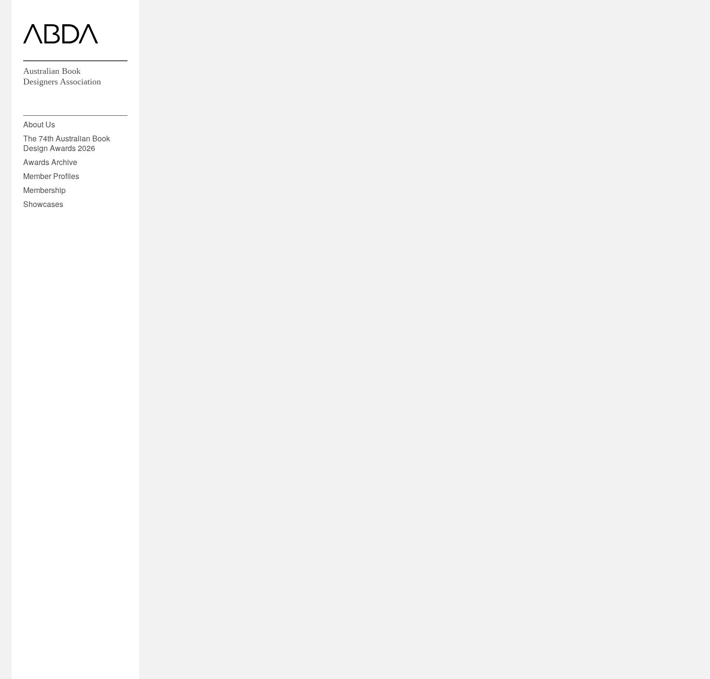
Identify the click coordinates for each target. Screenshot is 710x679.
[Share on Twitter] (282, 157)
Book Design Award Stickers (177, 456)
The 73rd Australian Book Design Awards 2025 (265, 498)
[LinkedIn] (612, 30)
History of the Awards (260, 420)
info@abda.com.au (429, 403)
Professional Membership (348, 411)
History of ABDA (172, 411)
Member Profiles (51, 175)
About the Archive (255, 411)
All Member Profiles (258, 537)
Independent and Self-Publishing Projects (261, 587)
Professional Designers (263, 546)
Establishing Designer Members (261, 560)
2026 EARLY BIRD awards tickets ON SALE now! (186, 474)
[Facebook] (580, 30)
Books (240, 430)
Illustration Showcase (342, 500)
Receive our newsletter (428, 438)
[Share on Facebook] (299, 157)
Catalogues (247, 467)
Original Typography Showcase (341, 514)
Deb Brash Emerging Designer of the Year (259, 444)
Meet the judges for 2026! (184, 487)
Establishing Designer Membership (343, 424)
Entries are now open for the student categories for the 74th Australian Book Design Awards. (184, 551)
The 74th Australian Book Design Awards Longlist (184, 501)
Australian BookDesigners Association (62, 76)
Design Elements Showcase (336, 487)
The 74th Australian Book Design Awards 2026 (66, 143)
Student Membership (341, 455)
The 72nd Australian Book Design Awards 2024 (266, 515)
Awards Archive (50, 161)
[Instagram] (596, 30)
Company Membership (344, 465)
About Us (39, 124)
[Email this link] (265, 157)
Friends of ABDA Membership (336, 442)
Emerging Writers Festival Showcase (348, 531)
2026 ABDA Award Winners (175, 439)
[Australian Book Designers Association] (60, 33)
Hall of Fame (249, 457)
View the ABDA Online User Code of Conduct (427, 415)
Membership (44, 189)
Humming (246, 649)
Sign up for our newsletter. (432, 428)
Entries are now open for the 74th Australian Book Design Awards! (183, 522)
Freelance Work (253, 573)
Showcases (43, 203)
